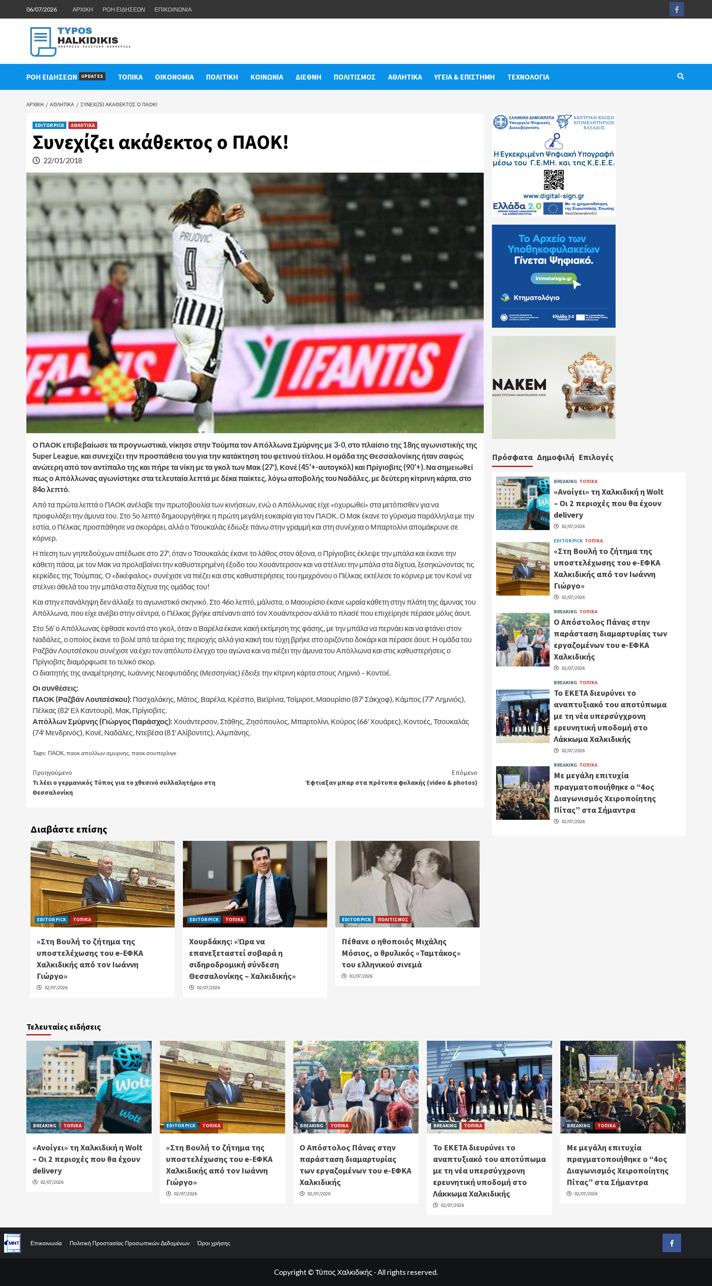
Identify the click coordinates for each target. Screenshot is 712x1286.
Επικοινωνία (46, 1242)
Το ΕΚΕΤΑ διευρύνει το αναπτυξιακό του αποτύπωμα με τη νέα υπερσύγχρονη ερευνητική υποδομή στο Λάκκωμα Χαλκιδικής (610, 716)
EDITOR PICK (49, 125)
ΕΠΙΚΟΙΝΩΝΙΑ (173, 9)
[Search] (680, 76)
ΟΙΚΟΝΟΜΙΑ (174, 77)
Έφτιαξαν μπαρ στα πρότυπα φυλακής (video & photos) (392, 777)
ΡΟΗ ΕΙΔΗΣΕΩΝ (124, 9)
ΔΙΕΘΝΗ (308, 77)
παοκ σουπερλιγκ (153, 752)
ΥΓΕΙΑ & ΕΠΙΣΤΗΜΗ (464, 77)
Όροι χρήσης (213, 1242)
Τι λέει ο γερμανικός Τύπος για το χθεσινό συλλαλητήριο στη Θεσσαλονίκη (124, 782)
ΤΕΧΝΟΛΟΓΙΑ (528, 77)
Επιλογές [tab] (596, 457)
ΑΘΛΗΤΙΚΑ (405, 77)
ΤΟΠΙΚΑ (130, 77)
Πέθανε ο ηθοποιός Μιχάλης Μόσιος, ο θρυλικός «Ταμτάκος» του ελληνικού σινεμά (401, 952)
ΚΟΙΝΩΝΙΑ (267, 77)
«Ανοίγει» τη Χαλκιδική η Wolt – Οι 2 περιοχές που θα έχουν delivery (609, 503)
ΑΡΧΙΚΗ (83, 9)
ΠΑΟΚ (56, 752)
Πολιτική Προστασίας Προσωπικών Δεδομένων (130, 1242)
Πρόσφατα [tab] (512, 457)
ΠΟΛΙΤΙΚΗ (222, 77)
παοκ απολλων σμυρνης (97, 752)
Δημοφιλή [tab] (555, 457)
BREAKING (565, 481)
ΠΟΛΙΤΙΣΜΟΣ (355, 77)
